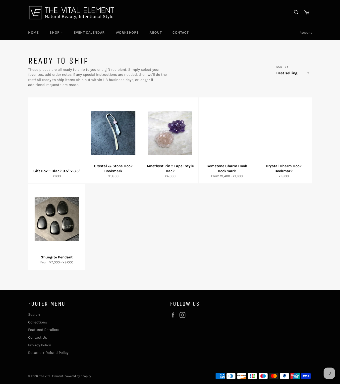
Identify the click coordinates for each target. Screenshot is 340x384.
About (156, 32)
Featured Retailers (43, 329)
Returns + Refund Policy (48, 352)
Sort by (282, 67)
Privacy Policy (39, 345)
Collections (37, 322)
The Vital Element (51, 376)
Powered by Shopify (77, 376)
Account (306, 32)
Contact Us (37, 337)
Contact (180, 32)
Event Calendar (89, 32)
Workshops (127, 32)
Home (33, 32)
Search (34, 314)
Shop (55, 32)
